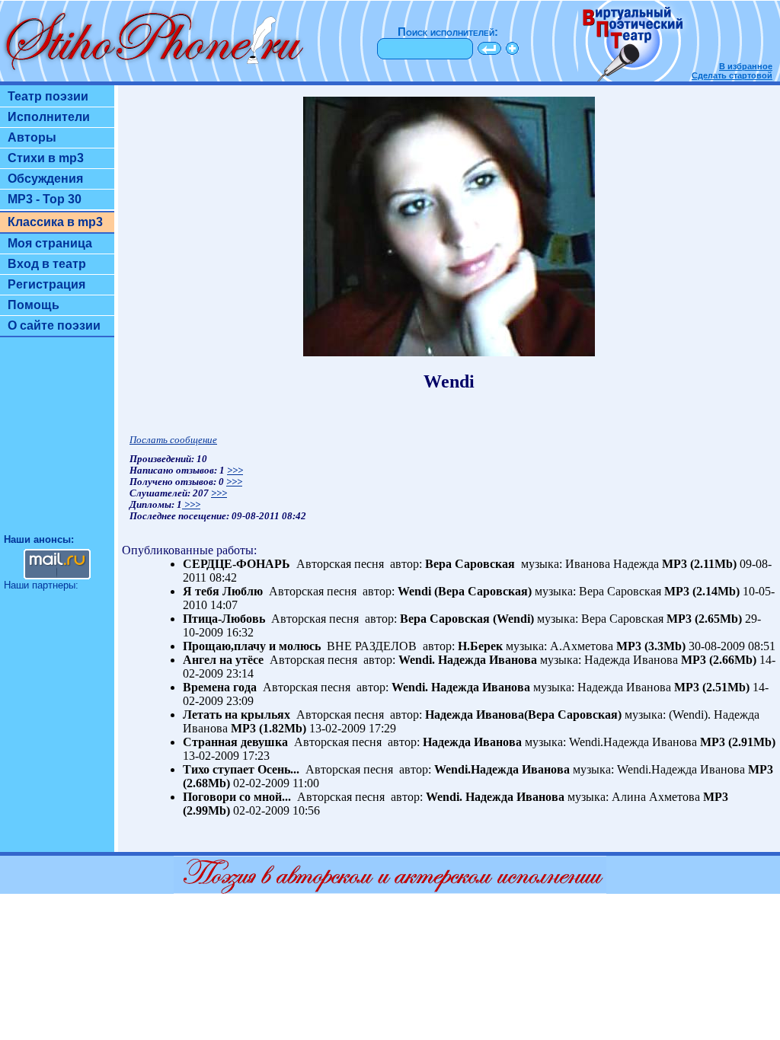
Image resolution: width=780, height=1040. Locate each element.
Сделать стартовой (732, 75)
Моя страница (50, 243)
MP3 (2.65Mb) (704, 618)
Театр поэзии (48, 96)
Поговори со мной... (237, 796)
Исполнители (49, 116)
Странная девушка (235, 741)
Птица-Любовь (224, 618)
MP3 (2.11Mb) (699, 563)
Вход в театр (47, 263)
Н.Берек (480, 646)
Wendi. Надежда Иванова (467, 659)
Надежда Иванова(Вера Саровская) (523, 714)
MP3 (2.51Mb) (712, 687)
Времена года (220, 687)
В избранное (745, 66)
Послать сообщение (173, 440)
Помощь (33, 304)
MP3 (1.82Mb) (268, 728)
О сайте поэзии (54, 325)
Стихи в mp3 (46, 158)
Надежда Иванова (472, 741)
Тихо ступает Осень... (241, 769)
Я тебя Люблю (223, 591)
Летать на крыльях (236, 714)
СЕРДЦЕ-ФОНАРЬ (236, 563)
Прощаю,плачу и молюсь (252, 646)
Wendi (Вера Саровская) (465, 591)
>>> (235, 470)
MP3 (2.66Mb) (718, 659)
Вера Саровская (471, 563)
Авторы (32, 137)
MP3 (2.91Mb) (737, 741)
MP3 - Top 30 (45, 199)
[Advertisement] (57, 442)
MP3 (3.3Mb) (651, 646)
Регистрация (46, 284)
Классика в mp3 (55, 221)
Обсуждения (45, 178)
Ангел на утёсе (223, 659)
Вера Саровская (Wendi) (467, 618)
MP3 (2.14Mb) (702, 591)
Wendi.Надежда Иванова (502, 769)
